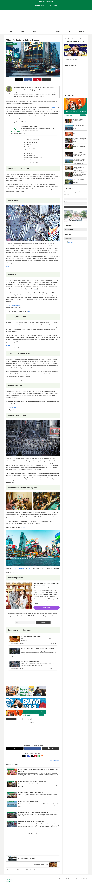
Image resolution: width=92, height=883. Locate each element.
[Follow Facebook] (26, 756)
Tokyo (37, 107)
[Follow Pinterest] (35, 756)
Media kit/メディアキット (81, 878)
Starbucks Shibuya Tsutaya (30, 142)
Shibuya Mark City (28, 153)
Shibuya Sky (27, 146)
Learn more (46, 607)
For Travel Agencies (70, 878)
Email (65, 201)
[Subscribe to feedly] (39, 756)
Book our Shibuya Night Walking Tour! (33, 157)
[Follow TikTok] (32, 756)
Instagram (15, 568)
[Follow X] (23, 756)
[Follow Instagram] (29, 756)
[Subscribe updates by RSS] (42, 756)
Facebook (21, 568)
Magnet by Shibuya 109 (29, 149)
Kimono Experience (28, 159)
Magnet (8, 345)
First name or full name (69, 196)
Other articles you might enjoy (31, 162)
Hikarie (7, 266)
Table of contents (30, 139)
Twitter (29, 568)
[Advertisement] (46, 19)
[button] (46, 79)
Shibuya (54, 107)
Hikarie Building (27, 144)
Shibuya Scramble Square (13, 305)
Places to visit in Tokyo (11, 719)
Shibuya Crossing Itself (29, 155)
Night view (20, 719)
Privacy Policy (62, 878)
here (26, 122)
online (35, 289)
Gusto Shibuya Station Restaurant (32, 151)
